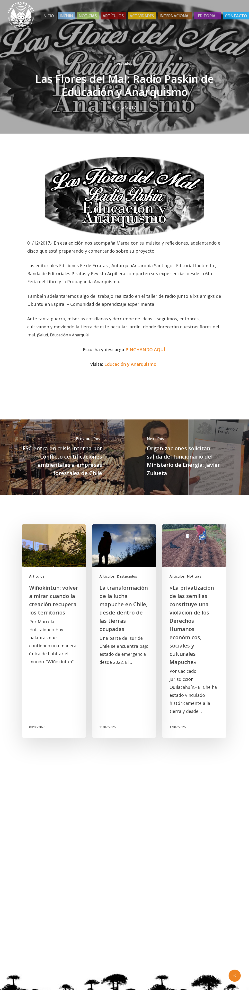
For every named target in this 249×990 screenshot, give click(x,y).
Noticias (194, 576)
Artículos (124, 63)
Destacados (127, 576)
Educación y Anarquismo (130, 364)
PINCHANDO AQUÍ (145, 349)
